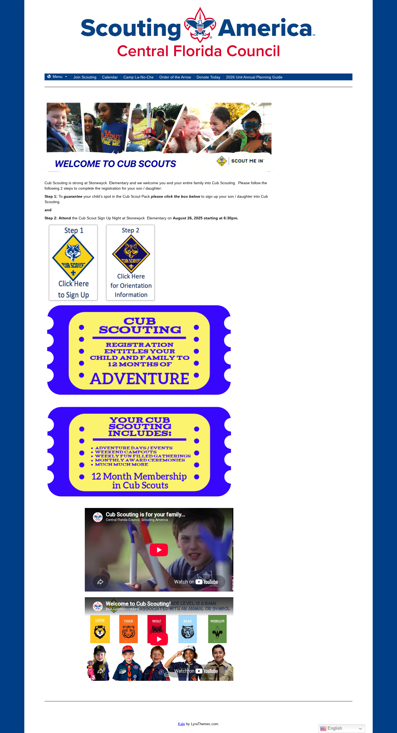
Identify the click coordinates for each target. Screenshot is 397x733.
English (334, 728)
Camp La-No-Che (138, 77)
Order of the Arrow (175, 77)
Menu (57, 76)
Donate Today (208, 77)
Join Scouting (84, 77)
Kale (181, 724)
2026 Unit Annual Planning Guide (254, 77)
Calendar (110, 77)
